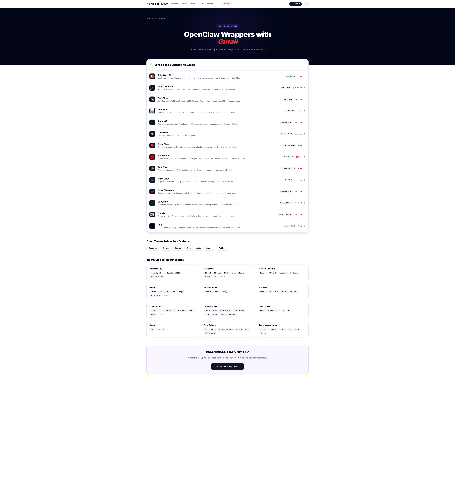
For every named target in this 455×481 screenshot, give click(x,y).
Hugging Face (155, 295)
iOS (270, 292)
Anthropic (154, 292)
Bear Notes (182, 310)
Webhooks (223, 248)
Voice (198, 248)
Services (209, 4)
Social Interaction (211, 314)
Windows (293, 292)
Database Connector (226, 329)
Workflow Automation (228, 314)
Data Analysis (239, 310)
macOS (284, 292)
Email (152, 329)
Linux (276, 292)
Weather (209, 248)
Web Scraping (210, 333)
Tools (200, 4)
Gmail (297, 329)
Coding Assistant (211, 310)
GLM (173, 292)
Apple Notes (155, 310)
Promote (228, 4)
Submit (297, 4)
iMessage (217, 273)
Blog (218, 4)
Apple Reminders (169, 310)
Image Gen (283, 273)
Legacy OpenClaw (157, 273)
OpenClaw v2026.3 (157, 277)
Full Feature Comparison (227, 366)
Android (262, 292)
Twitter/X (161, 329)
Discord (208, 273)
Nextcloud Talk (210, 277)
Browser (166, 248)
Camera (262, 273)
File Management (242, 329)
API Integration (210, 329)
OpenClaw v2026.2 (173, 273)
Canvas (178, 248)
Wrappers (175, 4)
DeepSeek (164, 292)
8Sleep (262, 310)
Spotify (224, 292)
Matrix (226, 273)
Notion (153, 314)
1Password (152, 248)
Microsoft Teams (238, 273)
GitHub (191, 310)
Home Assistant (273, 310)
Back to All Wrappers (157, 18)
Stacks (193, 4)
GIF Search (272, 273)
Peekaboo (294, 273)
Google (180, 292)
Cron (189, 248)
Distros (184, 4)
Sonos (216, 292)
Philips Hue (287, 310)
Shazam (208, 292)
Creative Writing (226, 310)
